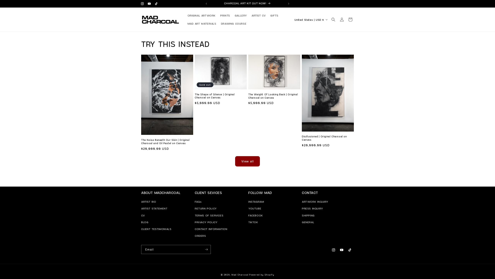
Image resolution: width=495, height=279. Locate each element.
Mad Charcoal (239, 274)
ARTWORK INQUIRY (315, 201)
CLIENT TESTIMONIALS (156, 229)
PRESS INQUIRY (312, 208)
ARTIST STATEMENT (154, 208)
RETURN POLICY (206, 208)
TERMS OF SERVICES (209, 215)
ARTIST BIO (148, 201)
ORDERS (200, 235)
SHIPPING (308, 215)
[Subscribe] (206, 249)
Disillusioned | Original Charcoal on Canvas (324, 138)
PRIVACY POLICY (206, 222)
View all (247, 161)
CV (143, 215)
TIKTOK (253, 222)
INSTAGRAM (256, 201)
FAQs (198, 201)
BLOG (144, 222)
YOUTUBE (254, 208)
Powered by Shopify (261, 274)
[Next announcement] (288, 3)
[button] (333, 19)
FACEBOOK (255, 215)
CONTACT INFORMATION (211, 229)
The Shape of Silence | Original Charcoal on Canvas (215, 96)
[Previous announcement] (206, 3)
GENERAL (308, 222)
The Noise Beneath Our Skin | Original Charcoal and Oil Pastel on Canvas (165, 141)
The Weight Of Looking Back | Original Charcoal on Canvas (273, 96)
